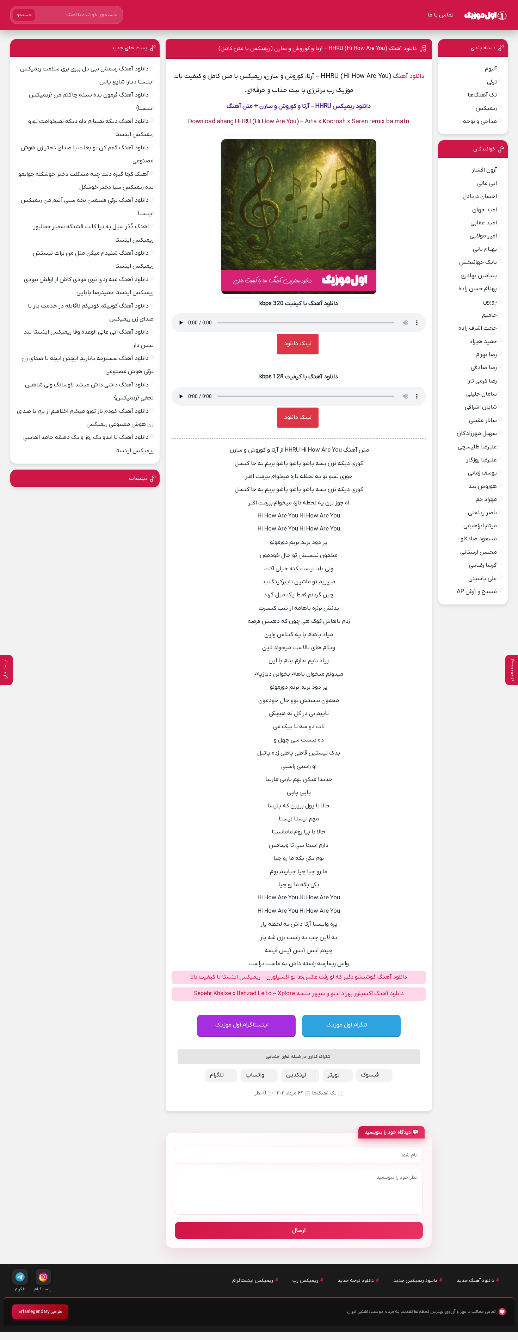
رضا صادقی (484, 368)
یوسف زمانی (482, 473)
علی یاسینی (482, 579)
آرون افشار (484, 170)
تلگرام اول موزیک (346, 1025)
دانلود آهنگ (408, 76)
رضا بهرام (486, 355)
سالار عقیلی (483, 420)
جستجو (24, 15)
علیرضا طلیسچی (477, 447)
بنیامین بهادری (479, 276)
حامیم (489, 315)
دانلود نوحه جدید (356, 1280)
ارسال (299, 1230)
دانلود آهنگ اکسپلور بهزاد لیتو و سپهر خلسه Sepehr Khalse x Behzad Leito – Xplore (299, 994)
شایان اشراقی (481, 407)
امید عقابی (483, 223)
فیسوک (370, 1075)
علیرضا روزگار (481, 460)
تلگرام (217, 1075)
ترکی (492, 82)
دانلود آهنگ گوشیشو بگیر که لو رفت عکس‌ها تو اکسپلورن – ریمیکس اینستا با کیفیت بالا (298, 977)
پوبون (490, 302)
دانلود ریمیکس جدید (415, 1280)
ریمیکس (486, 108)
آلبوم (491, 69)
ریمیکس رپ (305, 1280)
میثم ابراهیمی (480, 526)
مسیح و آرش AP (477, 592)
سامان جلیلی (481, 394)
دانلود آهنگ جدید (475, 1280)
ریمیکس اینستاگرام (252, 1280)
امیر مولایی (483, 236)
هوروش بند (482, 486)
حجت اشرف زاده (477, 328)
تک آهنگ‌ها (324, 1093)
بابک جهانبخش (478, 262)
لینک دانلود (298, 344)
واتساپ (255, 1075)
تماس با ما (440, 15)
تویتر (333, 1075)
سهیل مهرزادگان (477, 434)
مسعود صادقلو (479, 539)
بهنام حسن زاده (477, 289)
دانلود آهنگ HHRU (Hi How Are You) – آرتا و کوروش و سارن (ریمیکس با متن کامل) (317, 48)
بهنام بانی (485, 249)
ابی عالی (487, 183)
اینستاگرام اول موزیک (242, 1025)
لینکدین (296, 1075)
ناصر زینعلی (482, 513)
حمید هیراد (483, 342)
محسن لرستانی (478, 552)
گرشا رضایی (483, 565)
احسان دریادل (480, 196)
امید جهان (484, 210)
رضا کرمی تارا (482, 381)
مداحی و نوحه (480, 121)
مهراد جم (486, 499)
